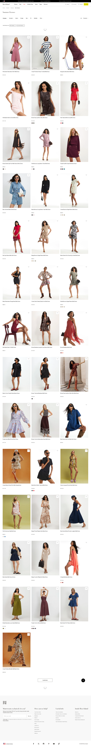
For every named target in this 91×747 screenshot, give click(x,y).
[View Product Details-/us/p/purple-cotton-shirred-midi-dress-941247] (45, 604)
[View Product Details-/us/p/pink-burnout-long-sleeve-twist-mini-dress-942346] (45, 144)
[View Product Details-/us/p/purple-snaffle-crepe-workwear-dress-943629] (74, 144)
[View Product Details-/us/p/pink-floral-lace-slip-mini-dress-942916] (16, 512)
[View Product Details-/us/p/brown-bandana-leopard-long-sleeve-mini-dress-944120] (45, 328)
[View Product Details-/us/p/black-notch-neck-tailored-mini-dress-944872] (45, 466)
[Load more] (45, 682)
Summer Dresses (20, 25)
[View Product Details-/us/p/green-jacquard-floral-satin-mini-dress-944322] (74, 466)
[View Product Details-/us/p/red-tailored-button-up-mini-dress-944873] (74, 98)
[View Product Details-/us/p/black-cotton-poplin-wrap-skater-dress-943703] (16, 374)
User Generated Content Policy (61, 721)
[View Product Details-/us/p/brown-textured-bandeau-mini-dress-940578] (45, 374)
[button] (16, 74)
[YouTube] (54, 744)
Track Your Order (38, 712)
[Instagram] (44, 744)
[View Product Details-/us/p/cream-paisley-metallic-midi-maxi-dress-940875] (16, 650)
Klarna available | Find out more (65, 1)
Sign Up (29, 716)
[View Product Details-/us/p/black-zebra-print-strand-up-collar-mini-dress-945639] (74, 236)
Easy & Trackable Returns (45, 1)
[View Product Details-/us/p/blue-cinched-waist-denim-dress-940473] (16, 190)
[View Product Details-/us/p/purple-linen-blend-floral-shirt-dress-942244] (16, 420)
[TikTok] (59, 743)
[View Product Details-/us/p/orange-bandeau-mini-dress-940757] (74, 558)
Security (57, 717)
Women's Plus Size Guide (39, 721)
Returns (36, 717)
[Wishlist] (28, 37)
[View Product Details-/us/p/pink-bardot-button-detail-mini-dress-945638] (16, 98)
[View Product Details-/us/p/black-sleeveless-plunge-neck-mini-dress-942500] (16, 282)
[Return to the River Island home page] (7, 4)
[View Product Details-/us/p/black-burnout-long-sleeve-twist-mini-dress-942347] (45, 190)
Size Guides (37, 719)
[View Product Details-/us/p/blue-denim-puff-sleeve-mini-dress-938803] (74, 604)
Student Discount (38, 731)
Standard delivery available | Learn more (26, 1)
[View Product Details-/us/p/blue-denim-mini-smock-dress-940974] (16, 558)
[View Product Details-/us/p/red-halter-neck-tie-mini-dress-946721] (16, 328)
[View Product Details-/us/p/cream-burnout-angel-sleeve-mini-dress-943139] (74, 190)
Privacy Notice (5, 720)
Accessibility (58, 719)
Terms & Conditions (59, 712)
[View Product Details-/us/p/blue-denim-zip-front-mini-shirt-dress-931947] (74, 420)
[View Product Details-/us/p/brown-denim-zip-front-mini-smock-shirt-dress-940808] (16, 144)
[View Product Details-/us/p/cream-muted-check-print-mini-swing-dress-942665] (16, 466)
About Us (76, 712)
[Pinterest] (49, 744)
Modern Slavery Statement (80, 719)
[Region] (4, 1)
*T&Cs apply (5, 719)
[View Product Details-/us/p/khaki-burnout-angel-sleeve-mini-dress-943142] (74, 282)
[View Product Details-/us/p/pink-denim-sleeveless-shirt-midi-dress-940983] (16, 52)
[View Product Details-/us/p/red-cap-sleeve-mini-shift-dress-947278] (16, 236)
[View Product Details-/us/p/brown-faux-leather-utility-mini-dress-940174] (45, 98)
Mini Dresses (12, 25)
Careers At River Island (79, 715)
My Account (37, 727)
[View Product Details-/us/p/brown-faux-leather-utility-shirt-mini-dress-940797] (74, 374)
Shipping (36, 715)
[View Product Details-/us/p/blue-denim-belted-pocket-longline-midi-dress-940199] (74, 512)
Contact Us (37, 725)
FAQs (35, 723)
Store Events (37, 729)
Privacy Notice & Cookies (60, 715)
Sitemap (36, 733)
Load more (45, 680)
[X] (38, 744)
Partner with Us (78, 717)
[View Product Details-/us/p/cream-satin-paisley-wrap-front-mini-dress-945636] (45, 282)
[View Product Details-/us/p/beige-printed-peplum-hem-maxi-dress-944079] (45, 512)
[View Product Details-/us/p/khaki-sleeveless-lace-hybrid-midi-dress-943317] (16, 604)
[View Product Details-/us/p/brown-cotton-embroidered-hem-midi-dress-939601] (45, 420)
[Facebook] (33, 744)
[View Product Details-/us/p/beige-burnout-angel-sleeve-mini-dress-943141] (45, 236)
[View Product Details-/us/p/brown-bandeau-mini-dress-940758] (74, 328)
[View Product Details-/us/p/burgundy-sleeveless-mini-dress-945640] (74, 52)
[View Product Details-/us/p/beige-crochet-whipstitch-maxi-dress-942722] (45, 558)
